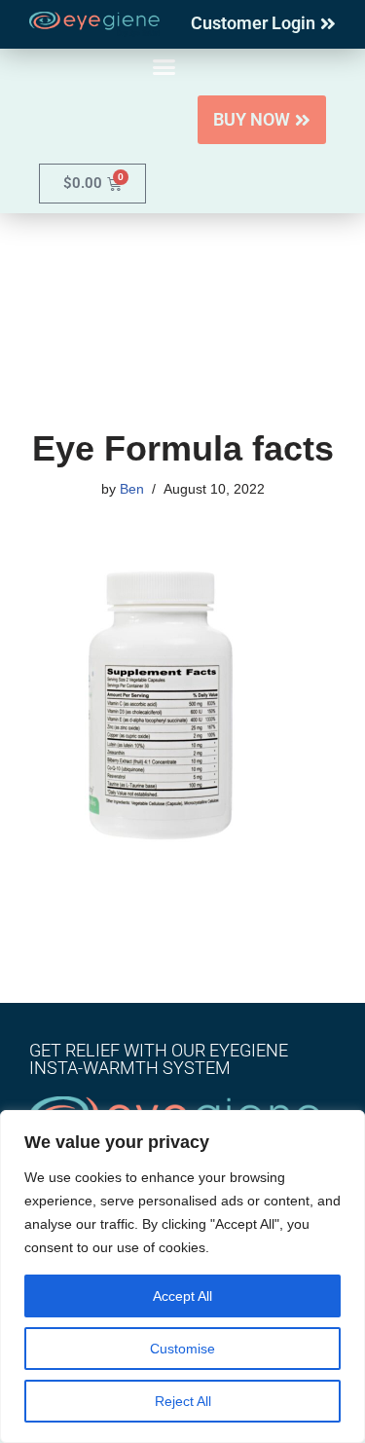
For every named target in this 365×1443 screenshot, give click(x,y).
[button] (164, 67)
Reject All (183, 1401)
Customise (182, 1348)
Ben (132, 489)
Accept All (182, 1296)
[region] (182, 1276)
